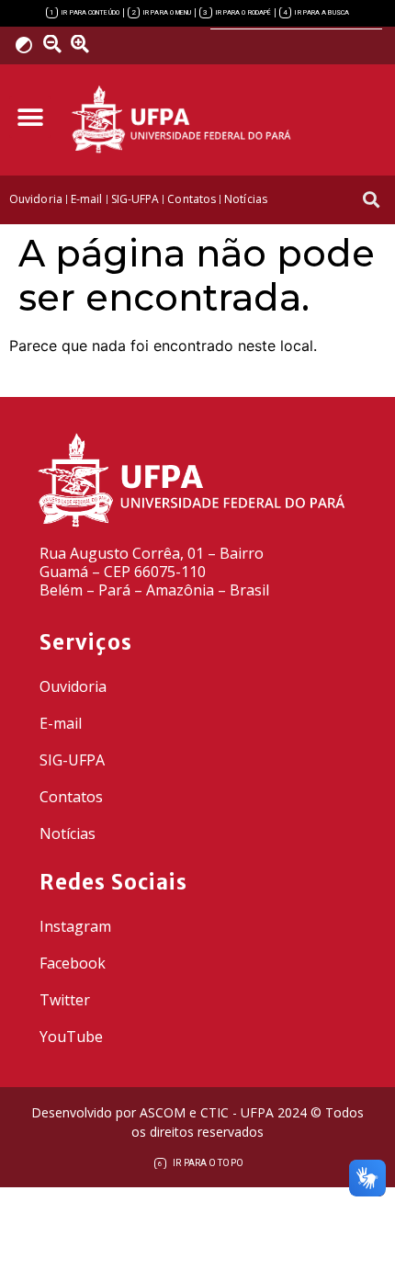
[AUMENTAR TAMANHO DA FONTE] (86, 44)
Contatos (71, 797)
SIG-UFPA (72, 760)
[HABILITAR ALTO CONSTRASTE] (30, 44)
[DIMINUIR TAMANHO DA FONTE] (55, 44)
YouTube (71, 1036)
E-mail (61, 723)
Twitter (65, 1000)
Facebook (73, 963)
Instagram (75, 926)
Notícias (68, 833)
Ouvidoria (73, 686)
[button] (30, 117)
